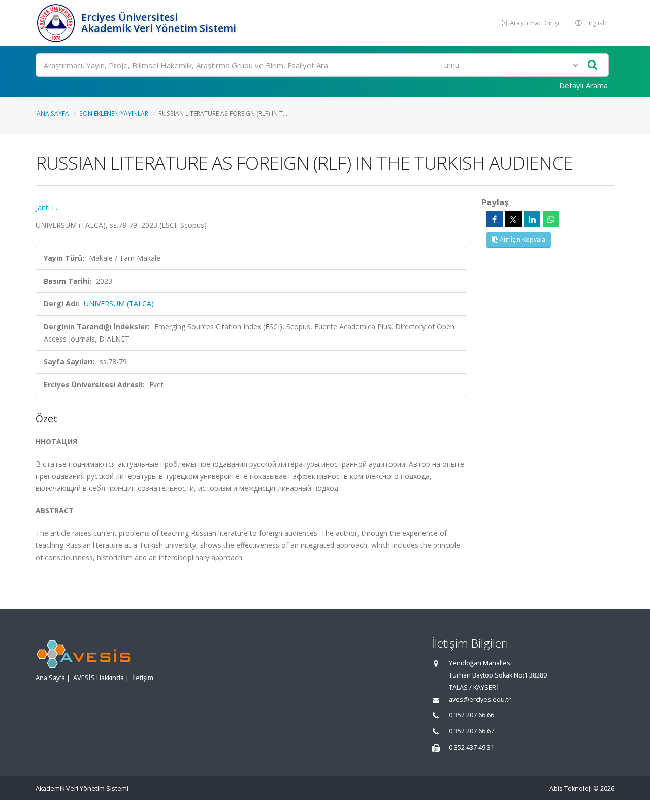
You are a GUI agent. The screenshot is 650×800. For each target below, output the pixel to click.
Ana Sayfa (53, 113)
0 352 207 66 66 (471, 715)
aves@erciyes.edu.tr (480, 699)
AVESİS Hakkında (98, 677)
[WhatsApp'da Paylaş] (551, 219)
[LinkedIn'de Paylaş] (532, 219)
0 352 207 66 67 (471, 731)
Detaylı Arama (583, 85)
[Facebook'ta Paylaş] (494, 219)
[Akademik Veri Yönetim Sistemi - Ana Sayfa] (57, 23)
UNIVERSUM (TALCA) (119, 304)
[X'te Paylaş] (513, 219)
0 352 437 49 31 (471, 747)
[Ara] (592, 65)
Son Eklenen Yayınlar (113, 113)
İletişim (142, 677)
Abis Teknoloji (570, 788)
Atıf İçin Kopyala (521, 239)
